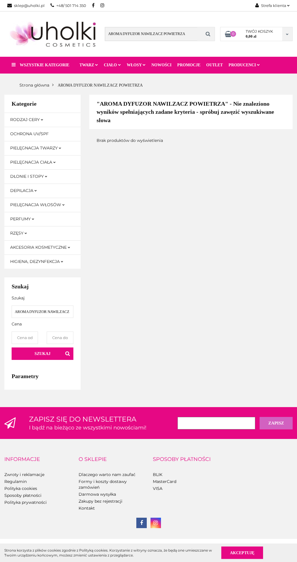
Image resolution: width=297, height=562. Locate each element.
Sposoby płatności (22, 495)
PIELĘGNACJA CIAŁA (31, 162)
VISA (157, 488)
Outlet (214, 65)
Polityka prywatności (25, 502)
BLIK (157, 474)
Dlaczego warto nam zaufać (107, 474)
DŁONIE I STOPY (27, 176)
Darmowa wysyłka (97, 494)
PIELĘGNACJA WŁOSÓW (36, 204)
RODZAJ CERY (25, 119)
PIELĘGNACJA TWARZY (34, 148)
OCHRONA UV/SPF (29, 133)
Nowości (161, 65)
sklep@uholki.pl (29, 5)
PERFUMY (21, 218)
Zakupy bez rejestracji (100, 501)
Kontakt (87, 508)
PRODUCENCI (243, 65)
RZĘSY (17, 233)
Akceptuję (242, 552)
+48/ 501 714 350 (71, 5)
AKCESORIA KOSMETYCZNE (39, 247)
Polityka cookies (20, 488)
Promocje (188, 65)
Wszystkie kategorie (44, 65)
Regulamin (15, 481)
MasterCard (164, 481)
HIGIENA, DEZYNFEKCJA (35, 261)
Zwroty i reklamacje (24, 474)
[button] (22, 459)
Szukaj (42, 354)
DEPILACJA (22, 190)
